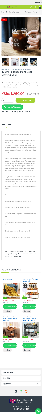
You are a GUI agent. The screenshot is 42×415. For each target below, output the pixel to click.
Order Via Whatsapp (14, 107)
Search (31, 7)
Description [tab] (6, 124)
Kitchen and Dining (31, 12)
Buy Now (7, 311)
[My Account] (35, 7)
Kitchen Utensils (26, 317)
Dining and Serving (6, 69)
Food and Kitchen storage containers (30, 278)
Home (3, 12)
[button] (39, 19)
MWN (19, 256)
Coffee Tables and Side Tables (11, 317)
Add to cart (27, 100)
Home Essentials (14, 12)
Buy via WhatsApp (11, 306)
